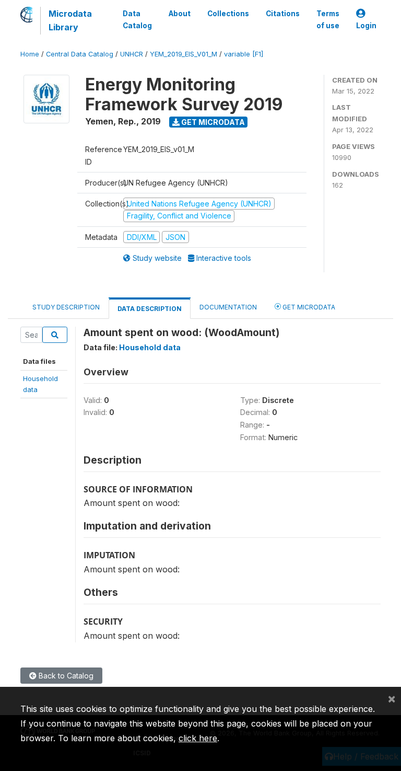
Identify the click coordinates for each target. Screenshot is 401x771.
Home (29, 54)
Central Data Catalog (79, 54)
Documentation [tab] (228, 307)
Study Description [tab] (66, 307)
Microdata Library (70, 20)
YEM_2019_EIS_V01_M (183, 54)
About (180, 13)
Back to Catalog (65, 675)
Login (366, 25)
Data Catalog (137, 19)
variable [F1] (243, 54)
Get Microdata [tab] (308, 307)
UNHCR (131, 54)
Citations (283, 13)
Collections (228, 13)
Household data (150, 347)
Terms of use (327, 19)
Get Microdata (212, 122)
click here (198, 738)
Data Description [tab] (149, 309)
